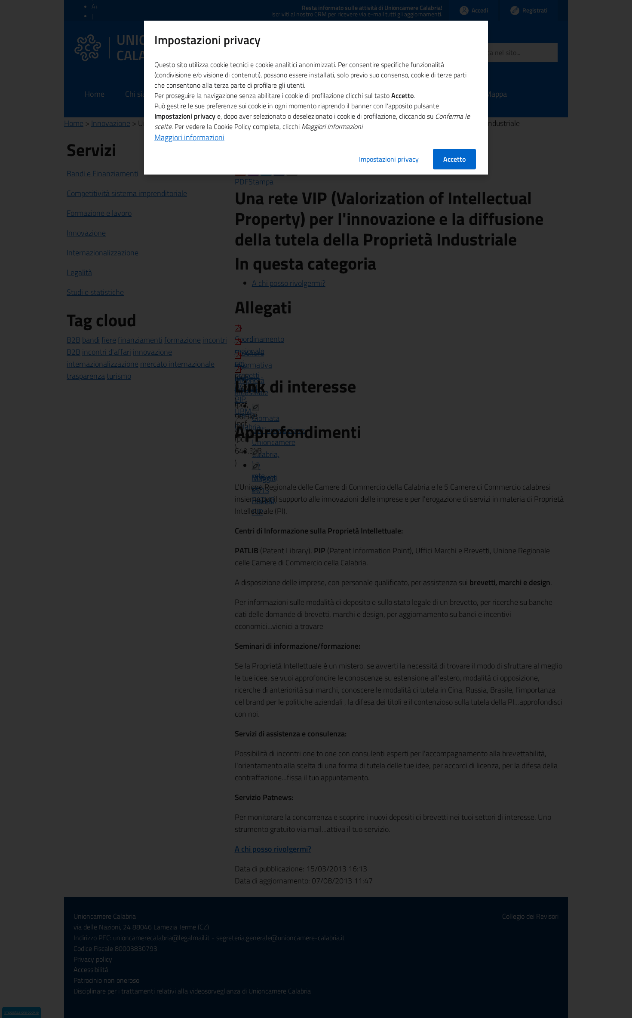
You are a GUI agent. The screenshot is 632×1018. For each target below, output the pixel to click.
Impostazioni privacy (389, 159)
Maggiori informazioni (189, 137)
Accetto (454, 159)
